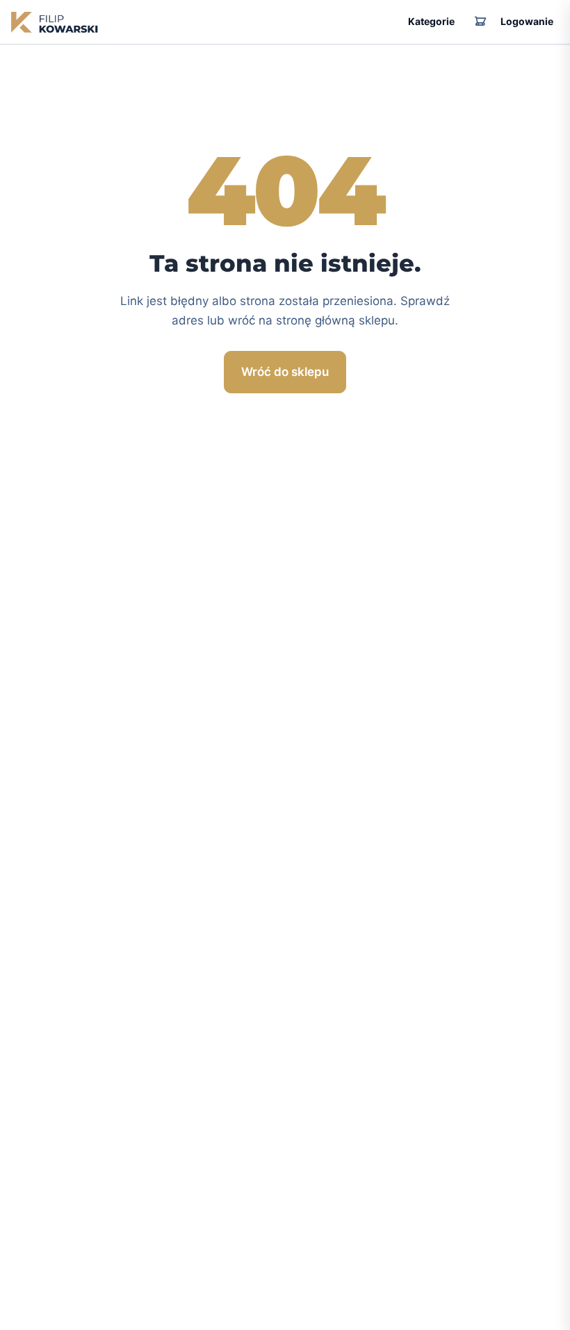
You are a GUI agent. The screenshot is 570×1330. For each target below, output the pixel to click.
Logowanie (526, 21)
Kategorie (431, 21)
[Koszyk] (480, 22)
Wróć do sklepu (285, 372)
